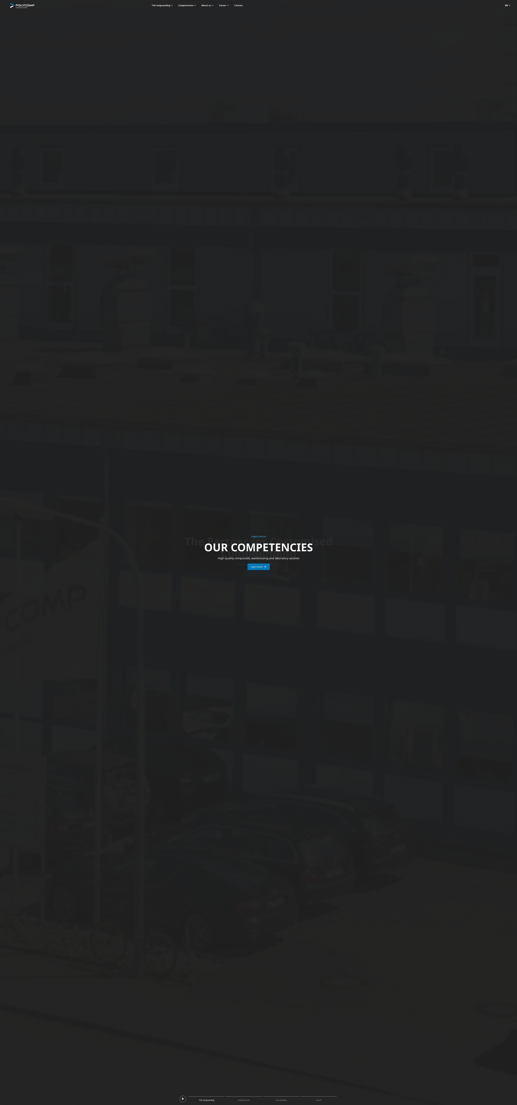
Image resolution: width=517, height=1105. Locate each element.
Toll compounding (161, 5)
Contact (238, 5)
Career (222, 5)
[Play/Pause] (183, 1099)
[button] (508, 5)
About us (206, 5)
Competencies (185, 5)
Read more (256, 572)
